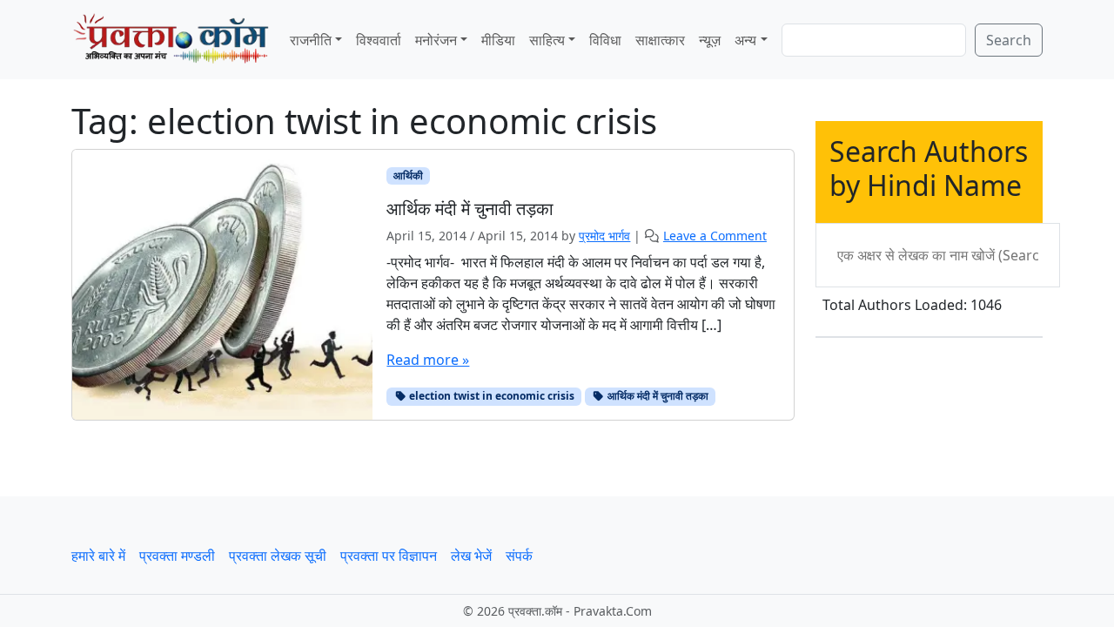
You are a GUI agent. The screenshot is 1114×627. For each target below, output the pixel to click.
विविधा (605, 40)
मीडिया (498, 40)
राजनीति (311, 40)
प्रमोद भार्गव (604, 235)
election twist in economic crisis (490, 395)
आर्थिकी (408, 175)
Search (1008, 40)
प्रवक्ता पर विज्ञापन (388, 555)
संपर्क (519, 555)
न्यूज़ (710, 40)
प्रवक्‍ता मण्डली (177, 555)
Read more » (427, 359)
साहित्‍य (547, 40)
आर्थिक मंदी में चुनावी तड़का (656, 395)
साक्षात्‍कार (660, 40)
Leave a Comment (715, 235)
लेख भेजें (471, 555)
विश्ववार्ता (378, 40)
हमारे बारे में (98, 555)
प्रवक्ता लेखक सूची (277, 555)
